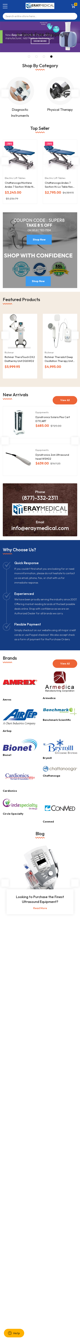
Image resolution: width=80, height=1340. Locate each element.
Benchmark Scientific (57, 720)
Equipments (42, 412)
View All (65, 400)
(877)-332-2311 (40, 497)
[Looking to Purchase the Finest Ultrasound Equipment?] (40, 874)
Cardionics (10, 790)
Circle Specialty (13, 813)
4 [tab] (51, 56)
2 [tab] (36, 56)
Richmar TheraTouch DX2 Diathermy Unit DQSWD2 (20, 359)
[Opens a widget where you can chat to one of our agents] (14, 1333)
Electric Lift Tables (15, 177)
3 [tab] (44, 56)
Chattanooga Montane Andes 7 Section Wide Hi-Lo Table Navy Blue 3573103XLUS (20, 185)
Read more (40, 908)
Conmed (48, 821)
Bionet (7, 755)
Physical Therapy (60, 109)
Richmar (9, 352)
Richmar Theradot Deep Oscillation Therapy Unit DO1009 (59, 359)
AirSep (7, 731)
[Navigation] (5, 6)
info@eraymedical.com (40, 527)
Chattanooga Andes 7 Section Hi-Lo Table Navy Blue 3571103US (59, 185)
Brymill (47, 758)
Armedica (49, 698)
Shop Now (39, 239)
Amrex (7, 699)
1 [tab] (29, 56)
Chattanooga (51, 775)
